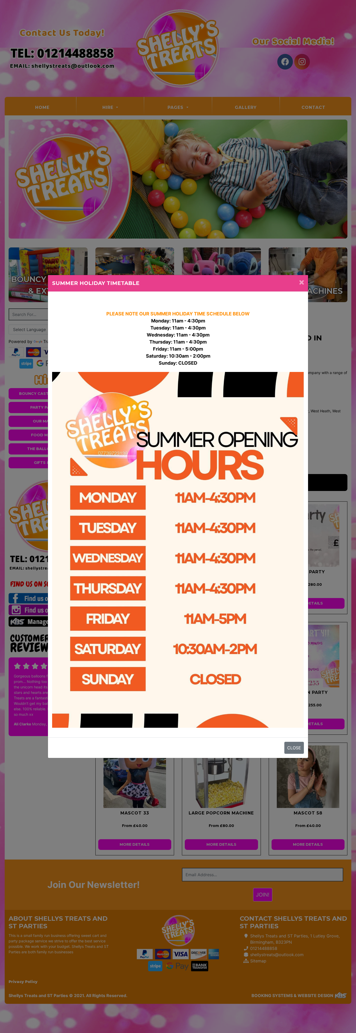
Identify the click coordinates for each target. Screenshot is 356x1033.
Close (294, 747)
